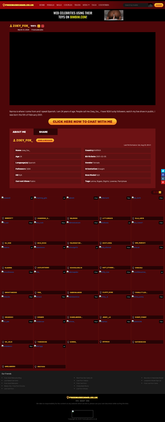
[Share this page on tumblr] (163, 178)
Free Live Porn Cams (151, 383)
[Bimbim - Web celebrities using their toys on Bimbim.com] (82, 15)
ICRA (87, 401)
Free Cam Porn (82, 383)
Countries (104, 5)
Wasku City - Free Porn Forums (14, 386)
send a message (45, 140)
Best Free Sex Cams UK (84, 378)
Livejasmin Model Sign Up (152, 380)
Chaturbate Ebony (83, 386)
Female (50, 5)
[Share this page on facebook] (163, 174)
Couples (68, 5)
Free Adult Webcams (11, 383)
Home (42, 5)
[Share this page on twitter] (163, 171)
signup (159, 5)
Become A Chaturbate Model (153, 378)
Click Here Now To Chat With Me (82, 121)
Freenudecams (37, 30)
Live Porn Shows (82, 389)
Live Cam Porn (9, 389)
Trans (77, 5)
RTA (77, 401)
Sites (85, 5)
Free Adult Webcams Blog (12, 378)
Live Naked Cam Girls (11, 380)
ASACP (82, 401)
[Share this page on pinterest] (163, 182)
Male (59, 5)
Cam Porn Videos (82, 380)
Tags (94, 5)
